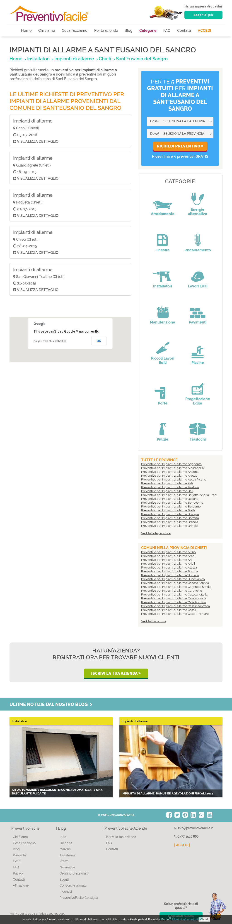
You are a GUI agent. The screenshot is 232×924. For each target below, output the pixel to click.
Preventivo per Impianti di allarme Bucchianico (173, 579)
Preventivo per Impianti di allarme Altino (168, 552)
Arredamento (162, 214)
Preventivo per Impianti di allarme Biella (168, 510)
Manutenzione (162, 322)
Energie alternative (197, 211)
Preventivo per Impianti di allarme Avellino (170, 487)
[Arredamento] (162, 200)
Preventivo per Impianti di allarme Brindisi (169, 525)
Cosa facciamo (74, 30)
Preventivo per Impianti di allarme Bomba (169, 571)
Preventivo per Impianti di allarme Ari (166, 559)
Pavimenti (197, 322)
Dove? (154, 133)
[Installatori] (162, 272)
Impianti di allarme (33, 121)
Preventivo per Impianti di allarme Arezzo (169, 475)
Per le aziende (106, 30)
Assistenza (67, 855)
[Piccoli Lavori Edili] (162, 344)
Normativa (67, 867)
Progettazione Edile (197, 401)
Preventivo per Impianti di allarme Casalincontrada (175, 606)
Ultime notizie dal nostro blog (50, 704)
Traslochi (198, 439)
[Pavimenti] (197, 308)
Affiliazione (21, 885)
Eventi (64, 879)
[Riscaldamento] (197, 236)
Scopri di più (203, 15)
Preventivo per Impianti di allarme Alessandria (172, 468)
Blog (129, 30)
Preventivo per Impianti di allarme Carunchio (171, 590)
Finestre (162, 250)
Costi (16, 861)
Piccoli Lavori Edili (162, 360)
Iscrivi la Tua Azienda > (116, 673)
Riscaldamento (197, 250)
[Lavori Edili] (197, 272)
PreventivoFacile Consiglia (79, 897)
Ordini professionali (74, 873)
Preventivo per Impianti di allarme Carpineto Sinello (176, 586)
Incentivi (66, 891)
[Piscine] (197, 349)
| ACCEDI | (182, 845)
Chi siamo (46, 30)
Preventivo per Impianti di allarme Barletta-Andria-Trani (179, 495)
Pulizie (162, 439)
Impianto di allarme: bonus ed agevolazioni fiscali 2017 (167, 793)
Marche (65, 849)
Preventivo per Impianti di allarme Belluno (169, 498)
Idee (63, 837)
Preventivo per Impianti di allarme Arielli (168, 563)
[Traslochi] (197, 425)
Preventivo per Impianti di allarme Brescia (169, 522)
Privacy (18, 873)
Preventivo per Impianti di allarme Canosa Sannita (175, 583)
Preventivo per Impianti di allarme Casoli (168, 610)
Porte (162, 403)
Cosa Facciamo (24, 843)
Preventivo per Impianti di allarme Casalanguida (173, 598)
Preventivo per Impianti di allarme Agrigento (171, 464)
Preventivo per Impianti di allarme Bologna (170, 514)
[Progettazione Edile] (197, 385)
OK (99, 341)
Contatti (184, 30)
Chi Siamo (20, 837)
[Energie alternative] (197, 196)
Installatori (162, 286)
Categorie (148, 30)
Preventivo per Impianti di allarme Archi (168, 556)
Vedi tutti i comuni (153, 621)
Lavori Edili (197, 286)
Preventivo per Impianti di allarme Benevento (172, 502)
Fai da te (66, 843)
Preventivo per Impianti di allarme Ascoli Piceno (173, 479)
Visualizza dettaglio (37, 141)
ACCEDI (204, 30)
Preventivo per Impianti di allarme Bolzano (170, 518)
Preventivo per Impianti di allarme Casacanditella (174, 594)
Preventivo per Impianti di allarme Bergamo (171, 506)
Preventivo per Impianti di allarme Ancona (169, 471)
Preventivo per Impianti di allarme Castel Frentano (175, 613)
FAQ (166, 30)
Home (26, 30)
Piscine (197, 362)
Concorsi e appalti (73, 885)
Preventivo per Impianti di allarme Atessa (169, 567)
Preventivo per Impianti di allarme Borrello (170, 575)
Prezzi (64, 861)
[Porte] (162, 389)
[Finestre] (162, 236)
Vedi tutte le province (156, 533)
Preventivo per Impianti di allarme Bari (167, 491)
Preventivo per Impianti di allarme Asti (167, 483)
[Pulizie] (162, 425)
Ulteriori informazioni (185, 919)
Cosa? (154, 121)
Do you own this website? (50, 341)
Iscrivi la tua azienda (121, 837)
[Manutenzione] (162, 308)
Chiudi (204, 919)
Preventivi (20, 855)
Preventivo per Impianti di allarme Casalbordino (173, 602)
